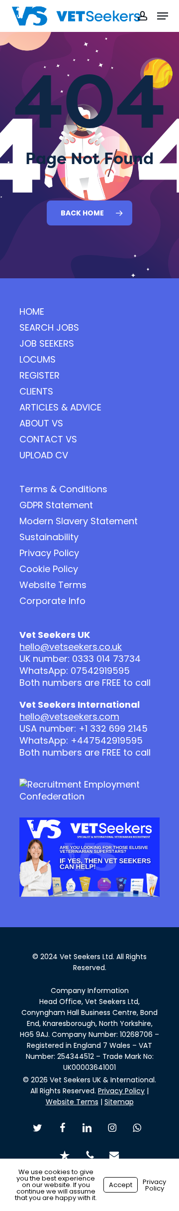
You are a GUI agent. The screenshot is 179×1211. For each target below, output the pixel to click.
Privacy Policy (49, 553)
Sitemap (119, 1102)
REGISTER (39, 376)
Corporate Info (52, 601)
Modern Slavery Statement (78, 521)
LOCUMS (37, 360)
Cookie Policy (48, 569)
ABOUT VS (41, 423)
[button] (162, 16)
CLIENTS (36, 392)
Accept (120, 1185)
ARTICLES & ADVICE (60, 407)
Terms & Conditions (63, 489)
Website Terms (53, 585)
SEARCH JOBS (49, 328)
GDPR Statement (56, 505)
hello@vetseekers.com (69, 716)
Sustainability (49, 537)
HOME (31, 312)
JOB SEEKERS (46, 344)
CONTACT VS (48, 439)
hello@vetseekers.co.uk (70, 646)
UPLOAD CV (43, 455)
